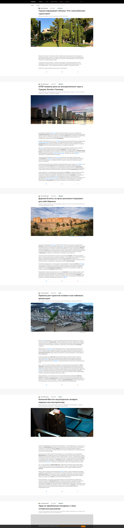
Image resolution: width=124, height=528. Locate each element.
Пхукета (40, 370)
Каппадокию (46, 142)
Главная (32, 5)
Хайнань (77, 153)
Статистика (60, 8)
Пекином (56, 153)
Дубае (62, 471)
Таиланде (58, 157)
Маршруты (61, 84)
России (53, 133)
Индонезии (49, 348)
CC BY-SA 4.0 (81, 236)
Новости (40, 1)
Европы (81, 164)
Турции (58, 141)
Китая (42, 148)
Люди (60, 293)
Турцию (82, 263)
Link (84, 236)
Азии (77, 164)
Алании (52, 177)
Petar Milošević (72, 236)
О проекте (61, 1)
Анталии (47, 178)
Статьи (47, 1)
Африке (65, 277)
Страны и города (54, 1)
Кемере (56, 177)
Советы (60, 396)
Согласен (83, 526)
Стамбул (41, 142)
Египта (63, 246)
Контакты (67, 1)
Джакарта (55, 360)
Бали (43, 340)
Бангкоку (50, 158)
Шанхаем (62, 153)
